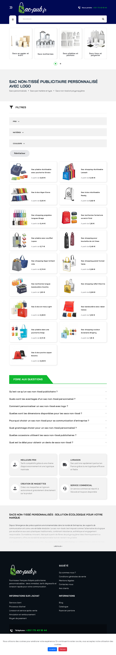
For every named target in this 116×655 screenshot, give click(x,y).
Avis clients (64, 588)
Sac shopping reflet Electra (93, 284)
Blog (61, 602)
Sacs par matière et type (41, 91)
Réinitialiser (19, 153)
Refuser (63, 649)
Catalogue (63, 606)
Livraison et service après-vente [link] (23, 610)
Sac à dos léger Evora (40, 192)
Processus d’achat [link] (17, 606)
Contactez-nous (66, 584)
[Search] (103, 19)
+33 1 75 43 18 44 (36, 630)
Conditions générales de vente (72, 576)
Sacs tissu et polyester (95, 54)
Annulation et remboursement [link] (22, 614)
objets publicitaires (37, 580)
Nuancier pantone (67, 610)
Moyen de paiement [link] (18, 618)
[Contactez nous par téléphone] (79, 8)
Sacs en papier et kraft (20, 54)
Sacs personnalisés (18, 91)
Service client (15, 602)
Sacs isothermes (45, 54)
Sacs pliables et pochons (70, 54)
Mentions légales (66, 580)
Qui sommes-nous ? (67, 572)
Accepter (52, 649)
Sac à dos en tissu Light (41, 307)
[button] (55, 63)
